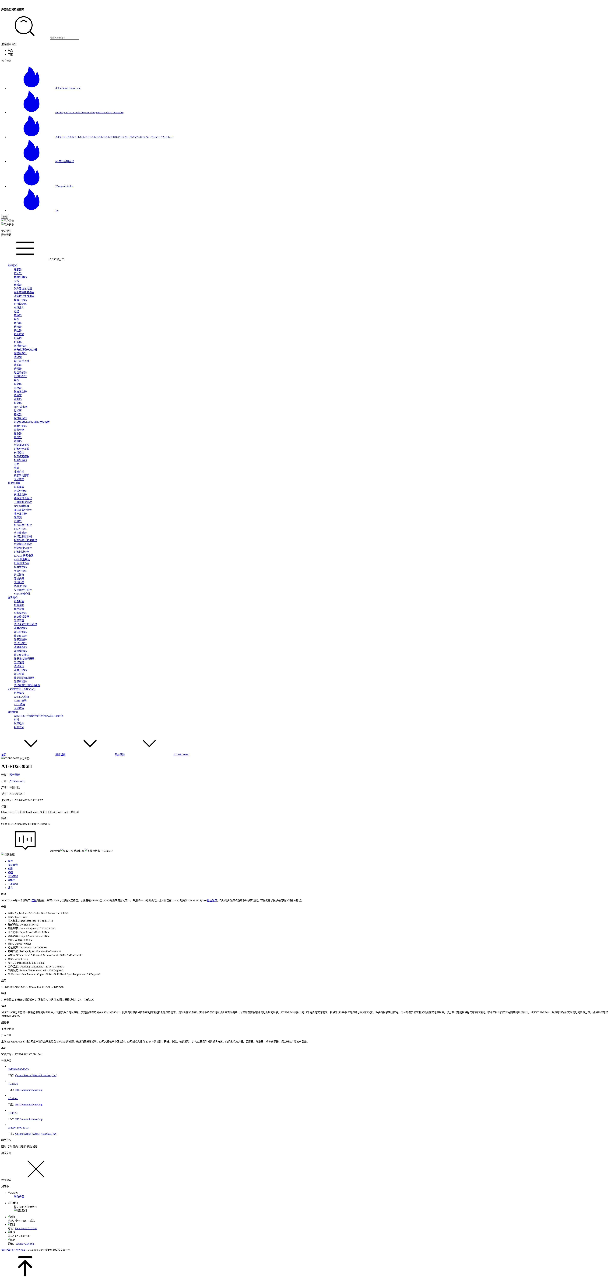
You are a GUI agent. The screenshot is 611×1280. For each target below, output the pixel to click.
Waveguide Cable (64, 186)
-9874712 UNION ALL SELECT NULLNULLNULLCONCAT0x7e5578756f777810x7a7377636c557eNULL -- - (114, 137)
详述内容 (13, 876)
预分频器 (120, 754)
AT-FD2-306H (181, 754)
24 (56, 210)
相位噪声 (212, 900)
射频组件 (60, 754)
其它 (10, 887)
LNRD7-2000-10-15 (18, 1069)
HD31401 (13, 1098)
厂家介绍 (13, 884)
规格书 (11, 880)
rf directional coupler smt (67, 88)
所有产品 (19, 1196)
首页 (3, 754)
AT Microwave (17, 781)
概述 (10, 861)
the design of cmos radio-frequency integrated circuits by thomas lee (89, 112)
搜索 (5, 217)
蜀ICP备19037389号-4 (13, 1250)
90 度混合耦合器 (64, 161)
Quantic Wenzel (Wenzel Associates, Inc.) (36, 1075)
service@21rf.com (25, 1243)
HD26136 (13, 1083)
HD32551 (13, 1113)
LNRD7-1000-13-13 (18, 1127)
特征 (10, 872)
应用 (10, 868)
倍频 (34, 900)
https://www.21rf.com (26, 1228)
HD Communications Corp (28, 1090)
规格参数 (13, 865)
